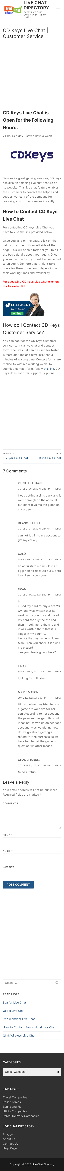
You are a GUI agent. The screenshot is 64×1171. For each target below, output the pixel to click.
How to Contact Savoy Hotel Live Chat (29, 1027)
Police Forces (12, 1102)
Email (8, 851)
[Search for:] (32, 983)
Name (7, 835)
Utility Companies (15, 1111)
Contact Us (10, 1143)
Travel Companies (15, 1097)
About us (9, 1139)
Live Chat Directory (36, 5)
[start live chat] (24, 315)
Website (8, 867)
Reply (58, 489)
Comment (10, 803)
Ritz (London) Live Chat (19, 1019)
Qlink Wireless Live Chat (19, 1035)
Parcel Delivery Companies (21, 1116)
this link (49, 368)
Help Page (10, 1148)
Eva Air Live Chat (14, 1002)
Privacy (8, 1134)
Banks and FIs (12, 1106)
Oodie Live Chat (14, 1010)
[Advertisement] (32, 75)
